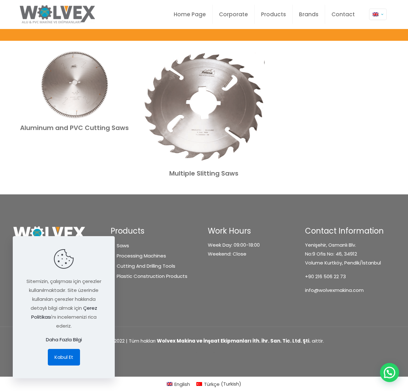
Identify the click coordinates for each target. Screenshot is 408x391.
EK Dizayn (204, 353)
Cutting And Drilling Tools (146, 266)
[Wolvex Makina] (57, 14)
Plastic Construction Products (152, 276)
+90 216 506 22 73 (325, 276)
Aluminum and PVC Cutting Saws (74, 127)
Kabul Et (64, 357)
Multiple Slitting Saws (203, 173)
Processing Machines (141, 255)
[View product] (126, 59)
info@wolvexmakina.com (334, 290)
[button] (389, 372)
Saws (123, 245)
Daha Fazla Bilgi (64, 339)
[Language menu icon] (378, 14)
